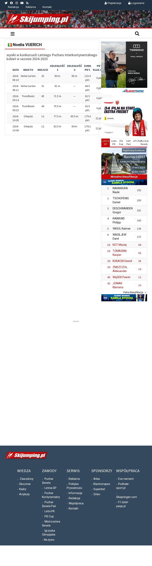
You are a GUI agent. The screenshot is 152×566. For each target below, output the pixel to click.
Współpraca (76, 503)
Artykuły (24, 494)
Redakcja (13, 7)
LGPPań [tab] (128, 143)
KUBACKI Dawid (122, 261)
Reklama (31, 7)
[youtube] (22, 3)
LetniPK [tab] (114, 143)
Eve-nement (126, 478)
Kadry (22, 489)
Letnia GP (50, 487)
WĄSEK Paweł (121, 277)
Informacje (75, 493)
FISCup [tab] (121, 143)
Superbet (99, 489)
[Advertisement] (76, 382)
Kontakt (47, 7)
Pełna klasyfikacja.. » (134, 292)
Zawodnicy (26, 478)
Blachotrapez (101, 484)
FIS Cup (49, 516)
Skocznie (25, 484)
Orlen (96, 494)
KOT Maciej (120, 244)
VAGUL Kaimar (122, 228)
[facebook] (11, 3)
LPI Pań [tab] (136, 141)
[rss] (27, 3)
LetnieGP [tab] (105, 143)
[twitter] (6, 3)
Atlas (96, 478)
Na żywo (49, 539)
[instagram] (16, 3)
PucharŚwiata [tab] (144, 143)
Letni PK (50, 511)
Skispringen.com (126, 497)
